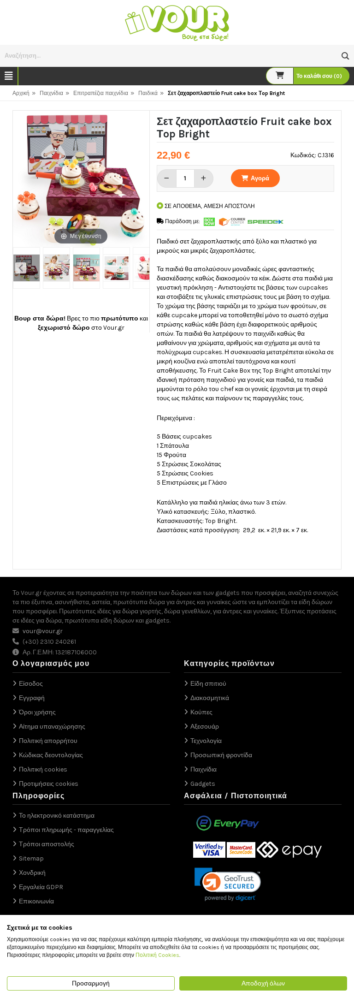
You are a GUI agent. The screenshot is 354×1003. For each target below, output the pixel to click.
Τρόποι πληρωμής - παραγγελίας (66, 830)
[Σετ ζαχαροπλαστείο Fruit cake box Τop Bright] (26, 268)
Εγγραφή (32, 698)
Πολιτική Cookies (157, 955)
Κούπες (201, 712)
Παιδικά (148, 93)
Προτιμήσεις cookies (48, 784)
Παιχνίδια (51, 93)
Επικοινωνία (36, 901)
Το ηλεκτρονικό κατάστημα (56, 815)
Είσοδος (31, 684)
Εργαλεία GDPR (41, 887)
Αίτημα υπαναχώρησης (52, 726)
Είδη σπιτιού (208, 684)
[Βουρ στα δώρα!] (177, 22)
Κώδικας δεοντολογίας (51, 755)
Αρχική (21, 93)
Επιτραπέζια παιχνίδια (100, 93)
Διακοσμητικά (209, 698)
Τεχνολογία (206, 741)
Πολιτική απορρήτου (48, 741)
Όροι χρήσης (37, 712)
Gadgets (202, 784)
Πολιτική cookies (43, 769)
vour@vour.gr (43, 631)
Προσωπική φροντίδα (221, 755)
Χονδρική (32, 873)
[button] (345, 56)
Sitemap (31, 858)
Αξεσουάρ (204, 726)
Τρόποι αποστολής (46, 844)
